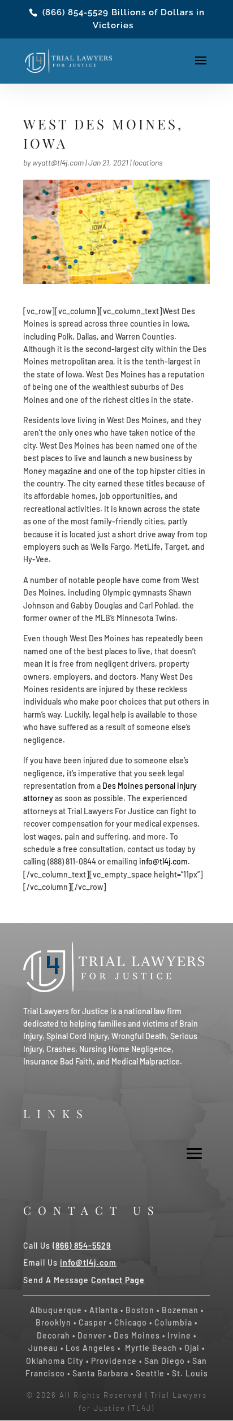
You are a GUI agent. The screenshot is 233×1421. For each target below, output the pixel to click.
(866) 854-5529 (75, 12)
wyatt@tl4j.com (58, 162)
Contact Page (118, 1280)
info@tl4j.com (163, 861)
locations (148, 162)
